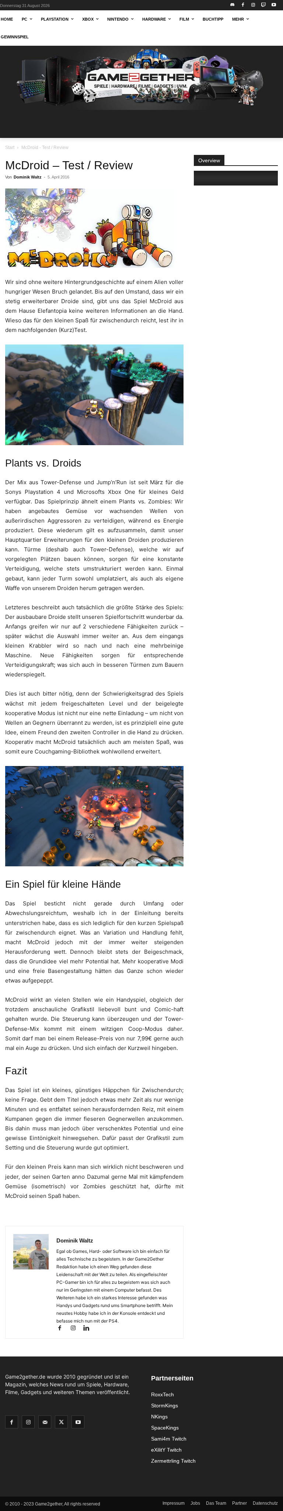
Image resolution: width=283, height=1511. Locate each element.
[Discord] (232, 5)
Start (9, 147)
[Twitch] (263, 5)
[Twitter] (61, 1421)
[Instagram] (253, 5)
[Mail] (44, 1421)
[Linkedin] (89, 1328)
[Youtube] (273, 5)
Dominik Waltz (28, 177)
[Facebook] (243, 5)
